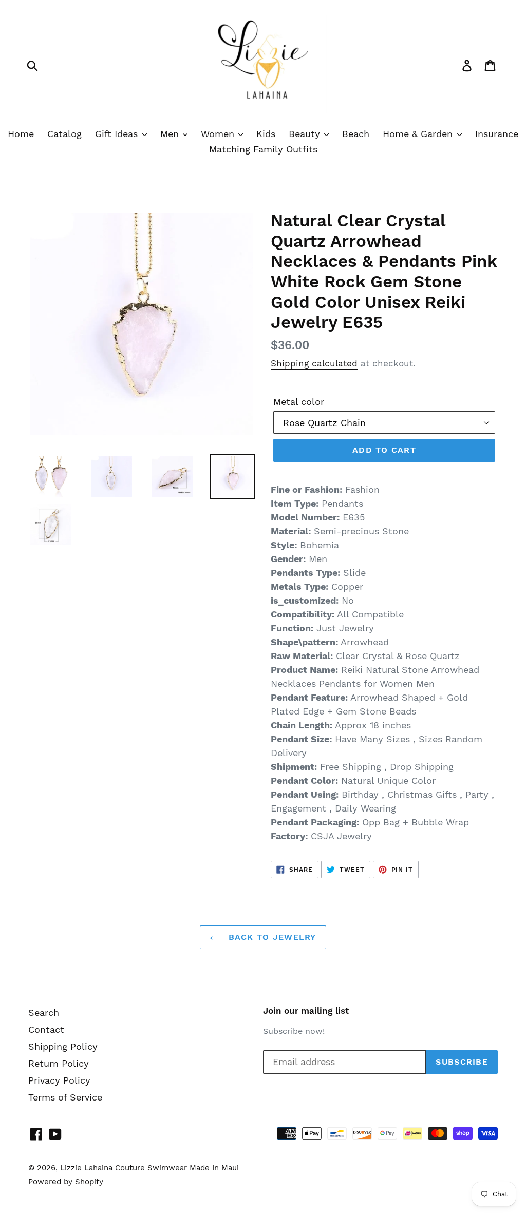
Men (171, 133)
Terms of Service (65, 1097)
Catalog (64, 133)
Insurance (496, 133)
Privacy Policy (59, 1080)
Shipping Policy (63, 1046)
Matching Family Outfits (263, 149)
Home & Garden (419, 133)
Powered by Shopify (65, 1181)
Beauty (306, 133)
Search (43, 1012)
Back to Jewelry (270, 937)
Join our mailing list (306, 1011)
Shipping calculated (314, 363)
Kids (265, 133)
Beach (355, 133)
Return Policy (58, 1063)
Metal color (298, 401)
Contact (46, 1029)
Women (219, 133)
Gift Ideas (118, 133)
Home (21, 133)
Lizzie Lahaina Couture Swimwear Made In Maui (149, 1167)
